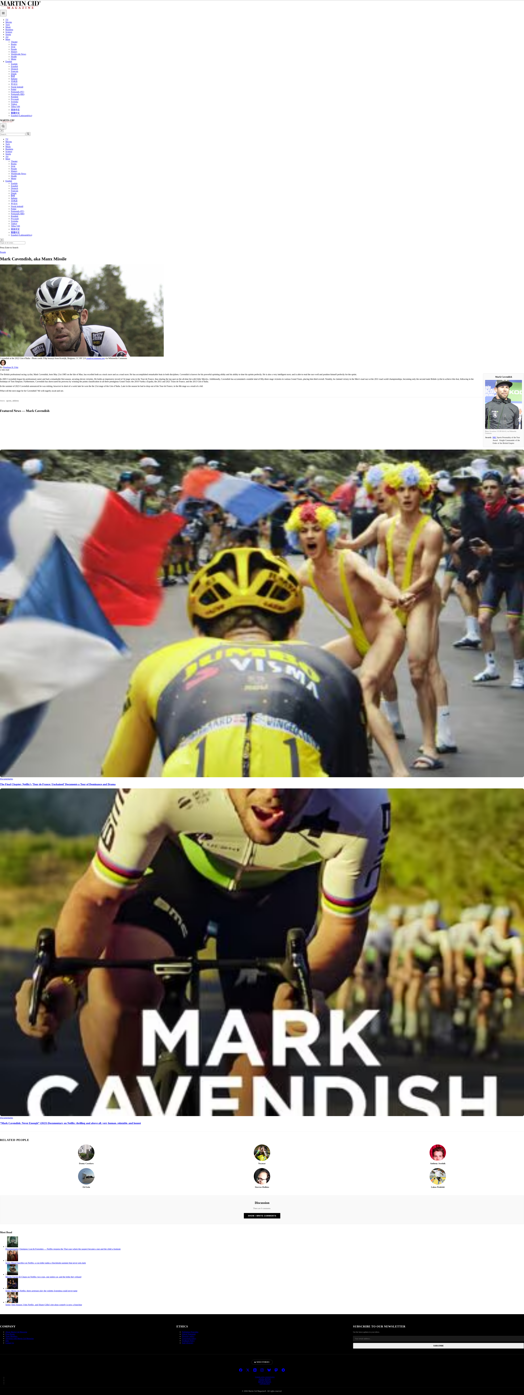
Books (14, 44)
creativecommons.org (95, 358)
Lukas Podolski (438, 1187)
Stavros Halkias (262, 1187)
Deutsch (14, 69)
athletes (15, 401)
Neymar (262, 1163)
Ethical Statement (189, 1376)
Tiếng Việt (15, 106)
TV (6, 20)
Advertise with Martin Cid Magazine (19, 1381)
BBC (494, 437)
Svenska (14, 101)
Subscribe (438, 1388)
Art (6, 37)
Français (14, 71)
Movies (8, 22)
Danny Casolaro (86, 1163)
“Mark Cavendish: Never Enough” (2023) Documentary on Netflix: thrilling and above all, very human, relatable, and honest (70, 1123)
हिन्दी (13, 76)
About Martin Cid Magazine (16, 1374)
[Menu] (3, 13)
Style (13, 47)
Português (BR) (17, 94)
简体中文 (15, 110)
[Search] (3, 126)
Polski (13, 89)
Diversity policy (188, 1379)
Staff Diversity (187, 1385)
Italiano (14, 79)
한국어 (14, 84)
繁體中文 (15, 113)
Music (8, 27)
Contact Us (9, 1385)
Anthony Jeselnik (437, 1163)
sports (8, 401)
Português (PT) (17, 92)
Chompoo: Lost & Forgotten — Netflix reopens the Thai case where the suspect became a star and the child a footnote (70, 1249)
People (14, 49)
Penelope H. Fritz (10, 367)
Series (8, 1263)
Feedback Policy (188, 1383)
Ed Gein (86, 1187)
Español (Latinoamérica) (21, 115)
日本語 (14, 81)
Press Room (10, 1376)
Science (8, 32)
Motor (13, 59)
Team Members (11, 1379)
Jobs (7, 1383)
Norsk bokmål (17, 87)
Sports (8, 34)
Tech (7, 24)
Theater (14, 42)
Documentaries (6, 779)
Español (14, 66)
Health (14, 56)
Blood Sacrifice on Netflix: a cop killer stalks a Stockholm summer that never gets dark (48, 1263)
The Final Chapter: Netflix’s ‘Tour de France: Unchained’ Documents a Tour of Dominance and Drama (58, 784)
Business (9, 29)
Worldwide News (18, 54)
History (14, 52)
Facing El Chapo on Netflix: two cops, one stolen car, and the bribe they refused (46, 1277)
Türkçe (14, 104)
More (7, 39)
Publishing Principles (190, 1374)
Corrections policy (189, 1381)
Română (14, 97)
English (8, 61)
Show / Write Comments (262, 1216)
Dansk (14, 74)
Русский (15, 99)
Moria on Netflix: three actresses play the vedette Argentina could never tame (44, 1291)
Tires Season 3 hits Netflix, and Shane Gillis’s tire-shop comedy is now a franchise (46, 1305)
